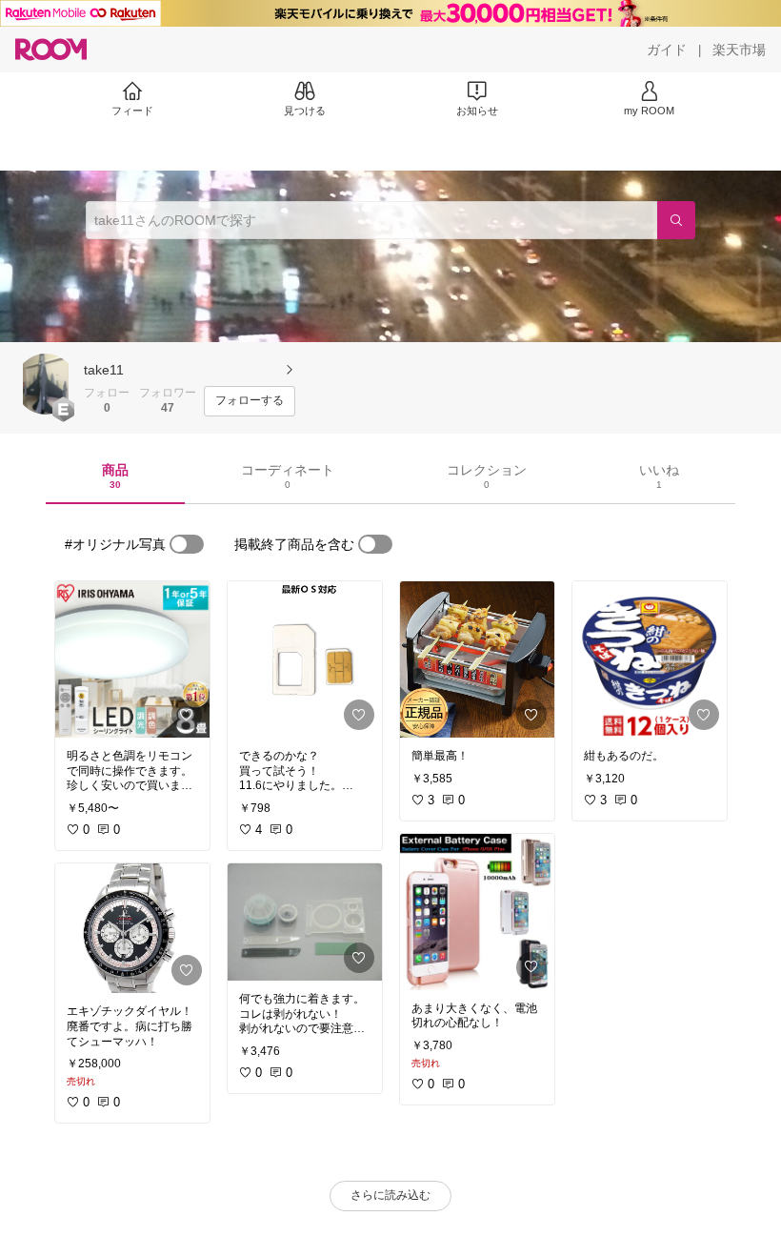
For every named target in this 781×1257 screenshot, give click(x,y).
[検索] (676, 220)
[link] (132, 659)
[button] (45, 384)
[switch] (187, 544)
